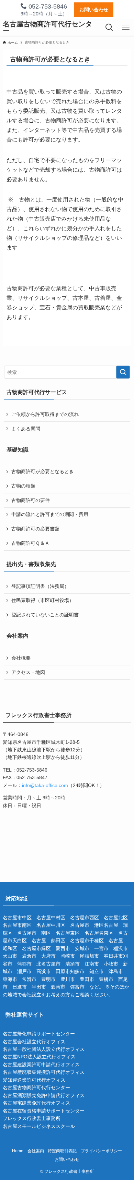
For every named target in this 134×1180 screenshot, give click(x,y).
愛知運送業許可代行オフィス (34, 1080)
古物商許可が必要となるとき (42, 471)
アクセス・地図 (28, 672)
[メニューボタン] (126, 27)
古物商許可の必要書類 (35, 528)
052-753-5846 (47, 6)
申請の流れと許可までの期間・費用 (49, 514)
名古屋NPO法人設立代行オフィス (39, 1056)
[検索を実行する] (123, 372)
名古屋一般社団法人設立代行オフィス (44, 1049)
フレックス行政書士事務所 (31, 1118)
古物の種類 (23, 486)
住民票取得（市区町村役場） (42, 600)
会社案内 (35, 1150)
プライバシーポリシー (101, 1150)
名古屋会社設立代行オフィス (34, 1041)
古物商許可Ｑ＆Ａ (30, 543)
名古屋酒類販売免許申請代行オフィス (44, 1095)
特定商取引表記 (62, 1150)
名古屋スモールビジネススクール (39, 1126)
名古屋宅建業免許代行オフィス (36, 1103)
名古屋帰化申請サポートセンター (39, 1033)
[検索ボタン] (109, 27)
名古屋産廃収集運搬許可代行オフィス (44, 1072)
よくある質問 (25, 428)
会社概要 (21, 658)
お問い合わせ (93, 9)
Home (17, 1150)
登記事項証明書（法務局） (40, 586)
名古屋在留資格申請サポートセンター (44, 1111)
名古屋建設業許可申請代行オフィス (41, 1064)
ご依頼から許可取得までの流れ (45, 414)
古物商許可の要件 (30, 500)
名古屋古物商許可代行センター (47, 27)
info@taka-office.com (45, 785)
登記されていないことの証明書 (45, 614)
